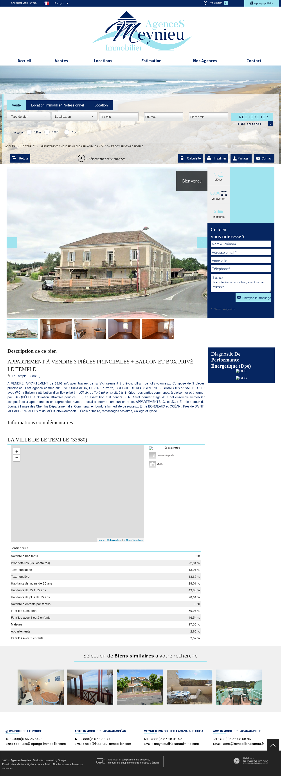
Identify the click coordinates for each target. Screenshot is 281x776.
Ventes (61, 60)
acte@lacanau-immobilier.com (108, 743)
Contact (254, 60)
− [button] (16, 458)
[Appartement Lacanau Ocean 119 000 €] (189, 687)
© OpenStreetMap (133, 540)
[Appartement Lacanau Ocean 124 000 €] (239, 687)
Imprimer (220, 158)
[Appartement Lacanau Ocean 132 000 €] (140, 687)
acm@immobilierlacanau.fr (243, 743)
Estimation (151, 60)
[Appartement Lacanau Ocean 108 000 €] (41, 687)
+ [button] (16, 451)
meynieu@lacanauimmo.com (176, 743)
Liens (39, 764)
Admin (48, 764)
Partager (244, 158)
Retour (23, 158)
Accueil (24, 60)
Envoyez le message (256, 298)
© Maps (114, 540)
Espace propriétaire (263, 3)
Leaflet (101, 540)
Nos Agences (205, 60)
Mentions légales (25, 764)
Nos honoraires (61, 764)
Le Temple (28, 146)
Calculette (194, 158)
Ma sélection (218, 3)
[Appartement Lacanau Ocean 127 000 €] (90, 687)
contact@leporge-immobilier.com (41, 743)
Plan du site (8, 764)
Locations (103, 60)
